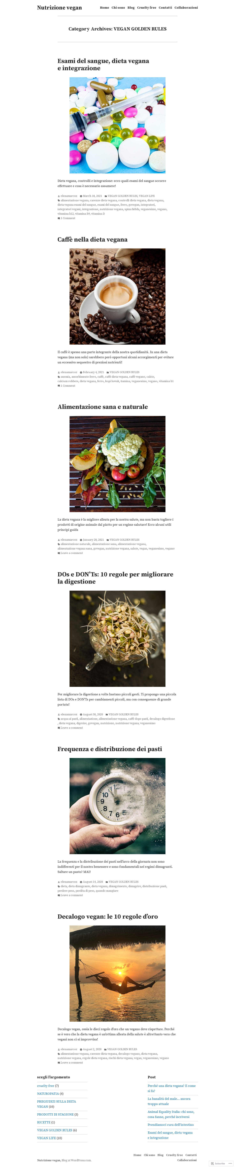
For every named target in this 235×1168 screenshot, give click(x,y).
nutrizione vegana (111, 209)
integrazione (90, 209)
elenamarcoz (69, 196)
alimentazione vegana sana (75, 548)
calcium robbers (68, 381)
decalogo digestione (162, 719)
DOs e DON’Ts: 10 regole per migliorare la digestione (115, 578)
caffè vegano (137, 377)
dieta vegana (155, 200)
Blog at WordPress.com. (77, 1160)
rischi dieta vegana (121, 1058)
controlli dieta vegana (132, 200)
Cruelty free (146, 8)
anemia (65, 377)
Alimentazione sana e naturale (103, 407)
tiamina (125, 381)
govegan (134, 205)
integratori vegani (69, 209)
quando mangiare (107, 891)
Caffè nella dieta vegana (93, 240)
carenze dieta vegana (103, 200)
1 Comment (68, 218)
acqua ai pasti (69, 719)
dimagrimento (118, 886)
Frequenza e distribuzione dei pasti (110, 749)
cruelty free (45, 1086)
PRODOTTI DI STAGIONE (55, 1115)
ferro (124, 205)
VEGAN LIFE (147, 196)
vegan (143, 548)
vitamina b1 (166, 381)
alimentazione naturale (75, 544)
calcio (150, 377)
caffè (101, 377)
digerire (81, 723)
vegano (162, 209)
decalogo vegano (129, 1054)
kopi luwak (112, 381)
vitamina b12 (66, 214)
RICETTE (43, 1123)
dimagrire (134, 886)
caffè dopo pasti (138, 719)
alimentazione (88, 719)
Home (104, 8)
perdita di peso (85, 891)
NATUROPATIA (48, 1094)
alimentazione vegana (75, 200)
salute (134, 548)
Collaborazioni (186, 8)
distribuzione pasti (154, 886)
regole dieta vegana (94, 1058)
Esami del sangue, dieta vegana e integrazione (103, 64)
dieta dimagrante (79, 886)
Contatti (165, 8)
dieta (64, 886)
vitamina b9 (82, 214)
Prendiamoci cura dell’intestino (171, 1125)
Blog (131, 8)
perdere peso (66, 891)
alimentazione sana (104, 544)
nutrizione (107, 723)
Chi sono (118, 8)
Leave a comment (72, 553)
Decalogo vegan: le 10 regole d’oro (108, 917)
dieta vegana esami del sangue (77, 205)
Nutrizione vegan (59, 7)
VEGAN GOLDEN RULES (122, 196)
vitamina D (98, 214)
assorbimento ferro (83, 377)
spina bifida (132, 209)
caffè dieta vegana (116, 377)
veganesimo (148, 209)
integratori (148, 205)
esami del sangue (108, 205)
